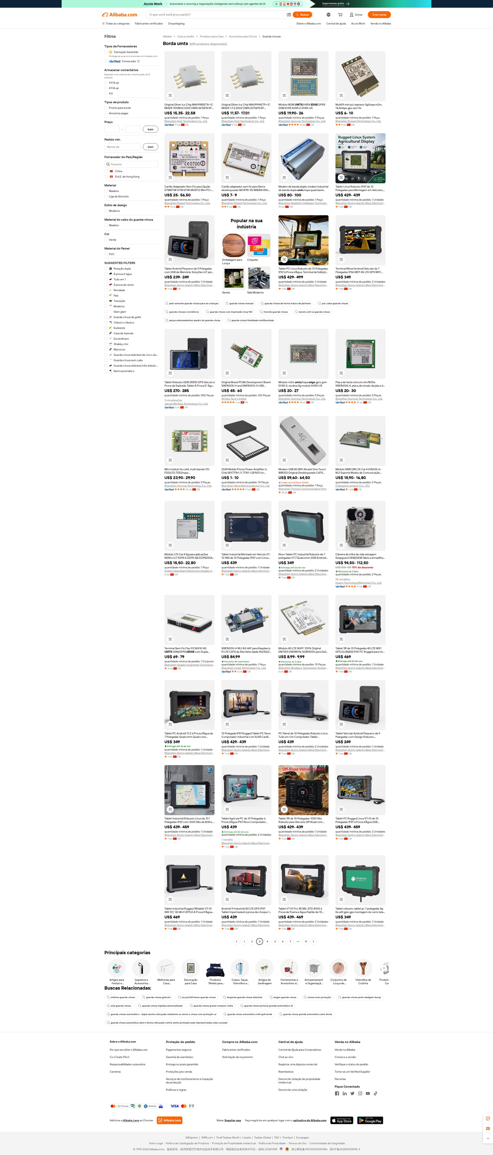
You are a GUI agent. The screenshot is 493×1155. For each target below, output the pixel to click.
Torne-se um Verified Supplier (352, 1071)
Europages (302, 1137)
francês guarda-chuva (276, 312)
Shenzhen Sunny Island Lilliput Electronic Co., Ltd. (360, 203)
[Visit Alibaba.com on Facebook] (337, 1093)
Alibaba (167, 36)
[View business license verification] (281, 1149)
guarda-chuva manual (241, 303)
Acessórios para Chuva (243, 36)
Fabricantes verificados (236, 1049)
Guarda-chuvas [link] (271, 36)
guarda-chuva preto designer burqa (361, 997)
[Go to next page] (313, 941)
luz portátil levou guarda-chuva (199, 997)
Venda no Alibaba (345, 1049)
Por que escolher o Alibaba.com (129, 1049)
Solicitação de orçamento (237, 1057)
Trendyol (287, 1137)
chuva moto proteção (319, 997)
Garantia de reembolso (179, 1057)
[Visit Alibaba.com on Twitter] (352, 1093)
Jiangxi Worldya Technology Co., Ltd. (186, 403)
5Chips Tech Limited (233, 398)
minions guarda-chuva (123, 997)
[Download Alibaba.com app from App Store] (341, 1120)
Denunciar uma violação (292, 1089)
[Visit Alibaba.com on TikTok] (375, 1093)
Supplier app (233, 1120)
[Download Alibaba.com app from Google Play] (370, 1120)
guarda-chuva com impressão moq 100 (231, 312)
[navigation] (131, 489)
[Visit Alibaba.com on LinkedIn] (344, 1093)
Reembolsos (285, 1071)
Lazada (246, 1137)
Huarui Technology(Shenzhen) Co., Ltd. (358, 582)
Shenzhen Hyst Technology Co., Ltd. (185, 121)
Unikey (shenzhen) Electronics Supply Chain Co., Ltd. (189, 570)
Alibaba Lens (131, 1120)
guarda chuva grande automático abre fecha (307, 1014)
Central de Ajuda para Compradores (299, 1049)
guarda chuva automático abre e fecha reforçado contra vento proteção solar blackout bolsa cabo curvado (169, 1022)
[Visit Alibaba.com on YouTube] (368, 1093)
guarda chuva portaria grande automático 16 (268, 1005)
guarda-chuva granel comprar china (213, 1005)
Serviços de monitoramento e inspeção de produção (189, 1080)
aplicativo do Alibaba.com (309, 1120)
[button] (289, 14)
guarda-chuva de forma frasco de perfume (288, 303)
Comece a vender (345, 1057)
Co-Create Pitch (119, 1057)
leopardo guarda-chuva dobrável (244, 997)
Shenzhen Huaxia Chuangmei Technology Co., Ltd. (189, 664)
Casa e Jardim (185, 36)
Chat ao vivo (285, 1057)
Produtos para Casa (211, 36)
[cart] (341, 15)
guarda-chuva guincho (158, 997)
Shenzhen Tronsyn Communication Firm (302, 488)
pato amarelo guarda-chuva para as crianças (193, 303)
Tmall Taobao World (227, 1137)
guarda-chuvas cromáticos (184, 312)
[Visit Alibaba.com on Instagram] (360, 1093)
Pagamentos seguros (178, 1049)
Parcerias (340, 1078)
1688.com (207, 1137)
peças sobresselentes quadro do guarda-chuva (194, 320)
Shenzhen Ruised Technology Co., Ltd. (358, 121)
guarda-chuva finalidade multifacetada (252, 320)
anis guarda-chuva (121, 1005)
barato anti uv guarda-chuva (314, 312)
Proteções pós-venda (179, 1071)
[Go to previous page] (236, 941)
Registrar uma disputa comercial (297, 1064)
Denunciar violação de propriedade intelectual (299, 1080)
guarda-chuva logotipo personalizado (162, 1005)
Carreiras (115, 1071)
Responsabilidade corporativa (127, 1064)
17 (306, 941)
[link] (488, 1118)
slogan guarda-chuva (284, 997)
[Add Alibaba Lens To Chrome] (169, 1120)
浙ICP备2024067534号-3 (345, 1149)
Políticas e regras (176, 1089)
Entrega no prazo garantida (182, 1064)
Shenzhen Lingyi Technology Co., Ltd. (243, 667)
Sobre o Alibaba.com (123, 1041)
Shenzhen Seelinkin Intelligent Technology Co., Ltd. (303, 203)
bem (150, 129)
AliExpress (191, 1137)
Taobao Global (262, 1137)
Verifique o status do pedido (351, 1064)
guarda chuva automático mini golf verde (249, 1014)
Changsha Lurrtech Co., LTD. (352, 485)
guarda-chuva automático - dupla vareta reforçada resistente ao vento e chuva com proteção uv (163, 1014)
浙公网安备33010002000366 (309, 1149)
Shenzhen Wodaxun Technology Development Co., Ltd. (303, 667)
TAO (276, 1137)
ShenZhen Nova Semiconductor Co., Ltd (245, 485)
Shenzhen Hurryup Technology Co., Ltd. (302, 121)
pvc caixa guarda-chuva (335, 303)
